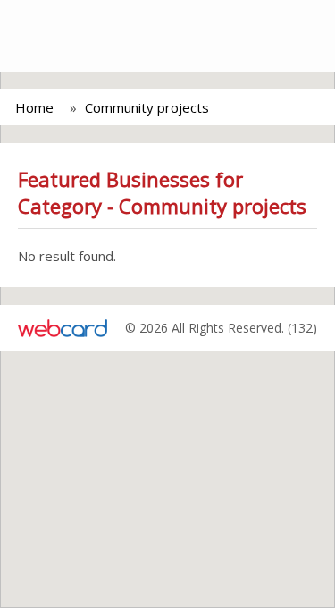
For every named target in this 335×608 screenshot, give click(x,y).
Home (34, 107)
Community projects (147, 107)
